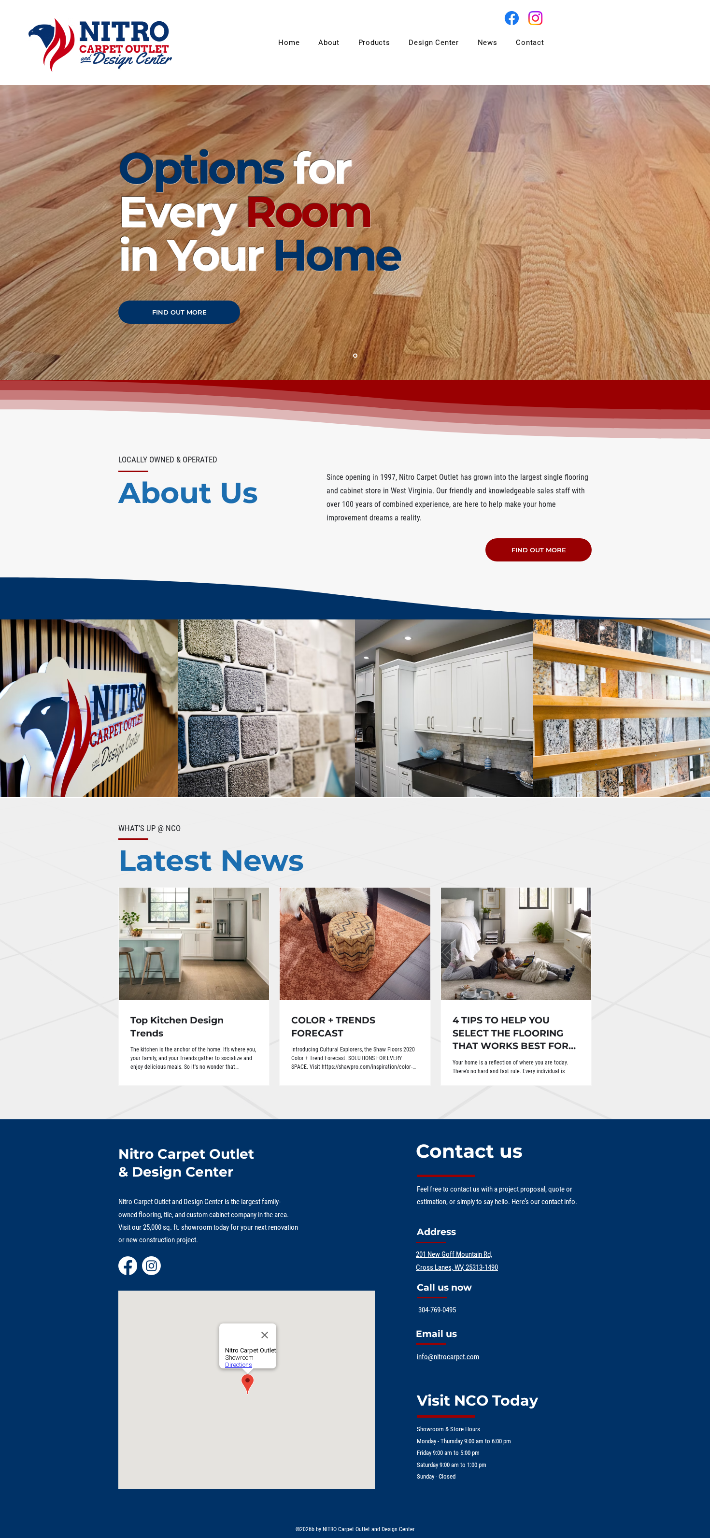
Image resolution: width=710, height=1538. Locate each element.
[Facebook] (511, 18)
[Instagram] (535, 18)
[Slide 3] (355, 356)
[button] (374, 42)
